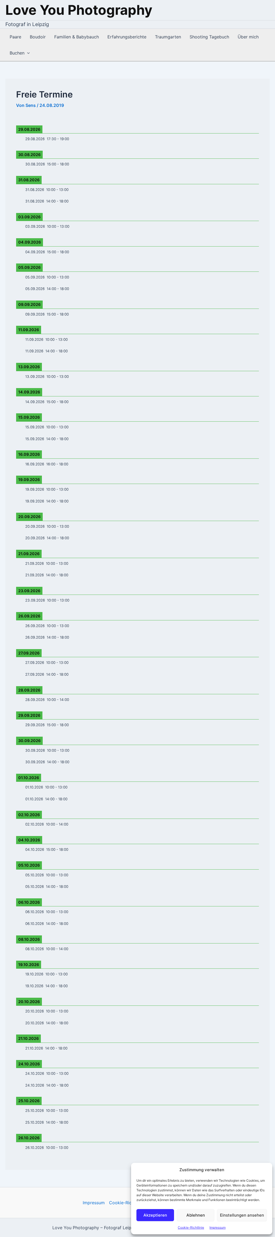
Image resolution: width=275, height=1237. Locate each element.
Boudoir (38, 36)
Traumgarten (168, 36)
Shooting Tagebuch (209, 36)
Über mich (248, 36)
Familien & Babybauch (76, 36)
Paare (15, 36)
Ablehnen (195, 1215)
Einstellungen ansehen (242, 1215)
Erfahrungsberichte (126, 36)
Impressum (217, 1227)
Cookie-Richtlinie (191, 1227)
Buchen (17, 53)
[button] (27, 53)
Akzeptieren (155, 1215)
